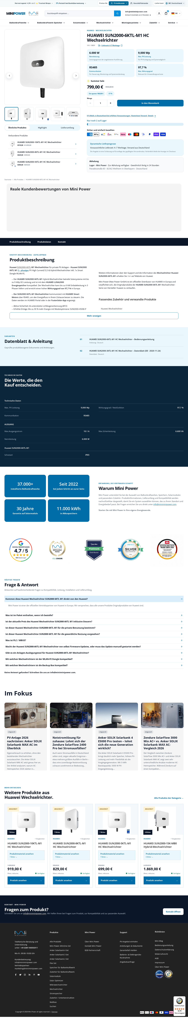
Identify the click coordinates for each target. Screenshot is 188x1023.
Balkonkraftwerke (17, 23)
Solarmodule (79, 23)
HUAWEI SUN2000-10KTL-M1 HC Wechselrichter (25, 845)
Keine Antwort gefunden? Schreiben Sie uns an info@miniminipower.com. (40, 672)
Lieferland (159, 3)
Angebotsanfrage (127, 962)
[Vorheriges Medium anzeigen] (9, 76)
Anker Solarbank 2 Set (59, 959)
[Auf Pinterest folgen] (34, 974)
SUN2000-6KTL (24, 267)
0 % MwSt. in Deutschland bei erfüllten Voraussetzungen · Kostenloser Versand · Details (120, 116)
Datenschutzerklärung (164, 949)
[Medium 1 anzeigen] (11, 114)
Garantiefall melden (128, 950)
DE (176, 13)
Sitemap (54, 1012)
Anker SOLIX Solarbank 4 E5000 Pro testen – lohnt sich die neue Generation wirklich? (115, 743)
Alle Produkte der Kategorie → (169, 798)
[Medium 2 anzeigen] (27, 114)
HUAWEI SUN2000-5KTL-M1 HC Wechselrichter (114, 845)
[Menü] (183, 997)
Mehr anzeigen (94, 315)
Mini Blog (159, 941)
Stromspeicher (56, 993)
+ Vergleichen (40, 839)
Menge (89, 98)
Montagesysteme (130, 23)
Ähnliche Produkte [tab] (17, 127)
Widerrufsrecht (161, 954)
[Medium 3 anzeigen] (42, 114)
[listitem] (42, 144)
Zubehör (153, 23)
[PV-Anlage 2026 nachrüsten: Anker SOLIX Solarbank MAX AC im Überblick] (25, 715)
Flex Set (53, 963)
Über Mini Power (92, 941)
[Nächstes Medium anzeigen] (76, 76)
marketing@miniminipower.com (28, 968)
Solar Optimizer (56, 980)
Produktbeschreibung (20, 242)
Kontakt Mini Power (93, 946)
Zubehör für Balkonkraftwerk (62, 972)
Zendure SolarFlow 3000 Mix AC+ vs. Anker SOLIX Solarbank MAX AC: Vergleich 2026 (161, 743)
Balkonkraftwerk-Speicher (49, 23)
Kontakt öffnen (173, 911)
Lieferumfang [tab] (67, 127)
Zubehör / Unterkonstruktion (62, 998)
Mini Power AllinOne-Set (60, 946)
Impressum (160, 962)
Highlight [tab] (42, 127)
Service (171, 23)
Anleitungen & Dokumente (131, 946)
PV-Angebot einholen (129, 941)
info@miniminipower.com (136, 12)
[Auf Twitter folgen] (20, 974)
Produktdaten (44, 242)
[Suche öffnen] (117, 13)
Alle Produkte (18, 179)
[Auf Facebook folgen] (16, 974)
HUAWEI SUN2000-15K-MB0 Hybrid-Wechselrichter (160, 845)
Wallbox (53, 1002)
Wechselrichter (103, 23)
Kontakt (62, 242)
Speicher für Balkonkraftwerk (62, 967)
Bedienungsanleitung (164, 945)
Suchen (53, 1006)
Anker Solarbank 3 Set (59, 954)
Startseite (7, 179)
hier (129, 276)
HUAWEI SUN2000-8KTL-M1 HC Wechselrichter (69, 845)
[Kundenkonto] (159, 13)
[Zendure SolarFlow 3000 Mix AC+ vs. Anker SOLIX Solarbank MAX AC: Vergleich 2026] (162, 715)
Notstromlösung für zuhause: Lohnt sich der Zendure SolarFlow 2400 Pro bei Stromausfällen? (69, 743)
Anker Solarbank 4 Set (59, 950)
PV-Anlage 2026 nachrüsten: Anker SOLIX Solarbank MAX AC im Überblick (24, 743)
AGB (156, 958)
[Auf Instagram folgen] (25, 974)
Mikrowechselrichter (58, 985)
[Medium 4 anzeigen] (58, 114)
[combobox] (79, 13)
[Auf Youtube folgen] (39, 974)
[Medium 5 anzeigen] (73, 114)
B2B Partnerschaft (92, 950)
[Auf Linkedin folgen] (29, 974)
